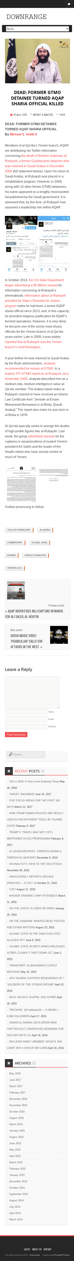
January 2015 (17, 1175)
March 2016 (16, 1124)
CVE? (12, 889)
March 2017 (16, 1086)
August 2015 (16, 1136)
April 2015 (15, 1156)
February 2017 (17, 1092)
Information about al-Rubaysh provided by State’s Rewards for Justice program (35, 301)
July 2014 (14, 1206)
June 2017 (15, 1079)
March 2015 (16, 1162)
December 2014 (18, 1181)
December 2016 (18, 1098)
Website (52, 726)
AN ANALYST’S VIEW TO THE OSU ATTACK (35, 863)
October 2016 (17, 1111)
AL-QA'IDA (45, 530)
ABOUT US (36, 1249)
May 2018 (15, 1073)
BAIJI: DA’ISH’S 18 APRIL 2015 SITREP (32, 997)
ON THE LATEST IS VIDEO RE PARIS (31, 908)
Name (51, 712)
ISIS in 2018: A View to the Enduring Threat (34, 781)
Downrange (35, 1255)
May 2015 (15, 1149)
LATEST (27, 1249)
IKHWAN (11, 555)
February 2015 (17, 1168)
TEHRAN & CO (14, 568)
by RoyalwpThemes (60, 1255)
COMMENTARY (14, 542)
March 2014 (16, 1219)
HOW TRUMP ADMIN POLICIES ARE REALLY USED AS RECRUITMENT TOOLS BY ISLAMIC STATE (35, 819)
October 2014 (17, 1187)
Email (50, 719)
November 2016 (18, 1105)
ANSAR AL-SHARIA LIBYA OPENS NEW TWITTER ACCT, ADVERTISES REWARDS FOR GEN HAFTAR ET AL (35, 1029)
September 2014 (18, 1194)
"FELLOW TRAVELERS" (19, 530)
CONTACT (48, 1249)
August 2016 (16, 1117)
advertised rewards (41, 436)
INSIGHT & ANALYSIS (43, 115)
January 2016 (17, 1130)
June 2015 (15, 1143)
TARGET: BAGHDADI (21, 794)
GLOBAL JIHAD (39, 542)
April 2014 (15, 1213)
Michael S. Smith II (23, 134)
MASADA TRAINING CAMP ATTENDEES (33, 895)
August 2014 (16, 1200)
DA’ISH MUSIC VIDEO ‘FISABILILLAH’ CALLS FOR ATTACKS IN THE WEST (26, 641)
